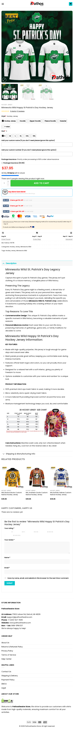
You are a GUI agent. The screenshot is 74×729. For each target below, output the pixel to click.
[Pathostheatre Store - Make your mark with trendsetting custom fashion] (37, 4)
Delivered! (69, 239)
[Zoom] (4, 80)
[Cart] (70, 4)
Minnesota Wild (26, 247)
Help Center (6, 659)
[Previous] (5, 46)
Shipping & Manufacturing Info (20, 453)
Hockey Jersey (6, 105)
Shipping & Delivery (9, 675)
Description (11, 263)
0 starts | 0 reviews (17, 111)
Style (3, 116)
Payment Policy (7, 679)
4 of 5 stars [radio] (43, 532)
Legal (3, 688)
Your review (9, 540)
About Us (5, 642)
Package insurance (8, 159)
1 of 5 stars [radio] (7, 532)
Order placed (5, 239)
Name (7, 557)
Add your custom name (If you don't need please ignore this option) (28, 140)
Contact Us (6, 671)
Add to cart (41, 183)
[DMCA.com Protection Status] (7, 700)
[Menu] (2, 4)
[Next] (68, 46)
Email (7, 568)
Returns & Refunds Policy (12, 646)
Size (3, 131)
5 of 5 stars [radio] (9, 535)
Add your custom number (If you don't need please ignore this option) (28, 150)
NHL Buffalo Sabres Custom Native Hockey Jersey (60, 494)
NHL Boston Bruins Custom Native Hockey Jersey (11, 494)
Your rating (9, 528)
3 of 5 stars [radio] (30, 532)
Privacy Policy (7, 651)
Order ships (37, 239)
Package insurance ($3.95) (14, 163)
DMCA (4, 684)
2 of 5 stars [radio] (18, 532)
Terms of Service (8, 655)
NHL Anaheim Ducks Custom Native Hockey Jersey (37, 494)
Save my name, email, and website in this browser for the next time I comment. (38, 578)
